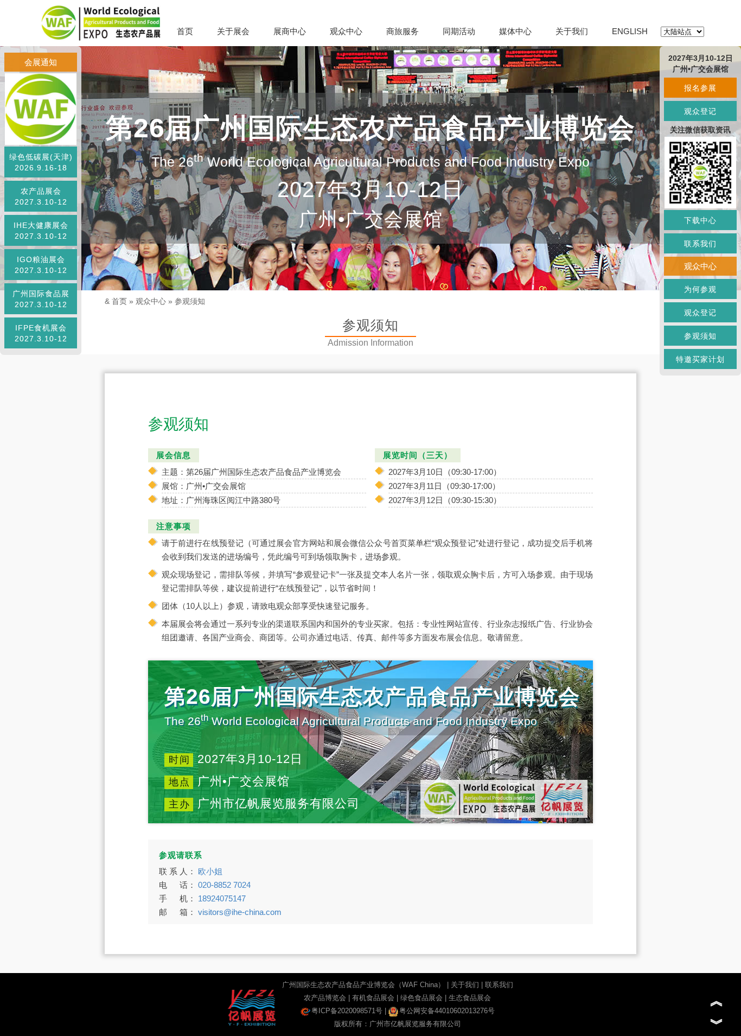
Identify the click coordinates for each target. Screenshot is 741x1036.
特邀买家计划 (700, 359)
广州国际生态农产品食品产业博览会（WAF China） (363, 985)
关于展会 (233, 31)
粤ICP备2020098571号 (346, 1011)
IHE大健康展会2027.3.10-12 (41, 230)
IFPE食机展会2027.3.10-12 (41, 333)
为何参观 (700, 289)
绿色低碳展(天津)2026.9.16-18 (41, 162)
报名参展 (700, 88)
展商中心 (289, 31)
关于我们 (571, 31)
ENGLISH (630, 31)
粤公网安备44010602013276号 (447, 1011)
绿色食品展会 (421, 998)
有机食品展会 (373, 998)
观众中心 (346, 31)
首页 (185, 31)
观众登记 (700, 111)
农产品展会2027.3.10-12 (41, 196)
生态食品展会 (470, 998)
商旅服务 (402, 31)
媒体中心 (515, 31)
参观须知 (190, 301)
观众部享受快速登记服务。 (325, 606)
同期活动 (459, 31)
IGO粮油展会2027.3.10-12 (41, 265)
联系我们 (499, 985)
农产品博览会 (325, 998)
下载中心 (700, 220)
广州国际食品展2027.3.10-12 (40, 299)
